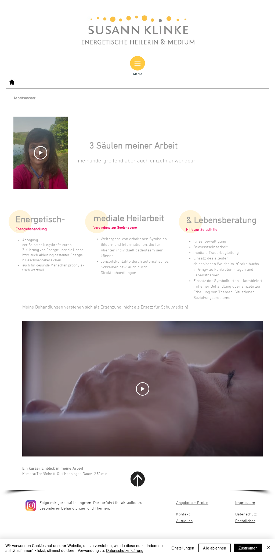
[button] (137, 63)
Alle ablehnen (214, 548)
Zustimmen (248, 548)
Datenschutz (246, 514)
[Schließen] (268, 548)
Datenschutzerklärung (124, 550)
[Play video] (40, 152)
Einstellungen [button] (182, 548)
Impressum (245, 502)
